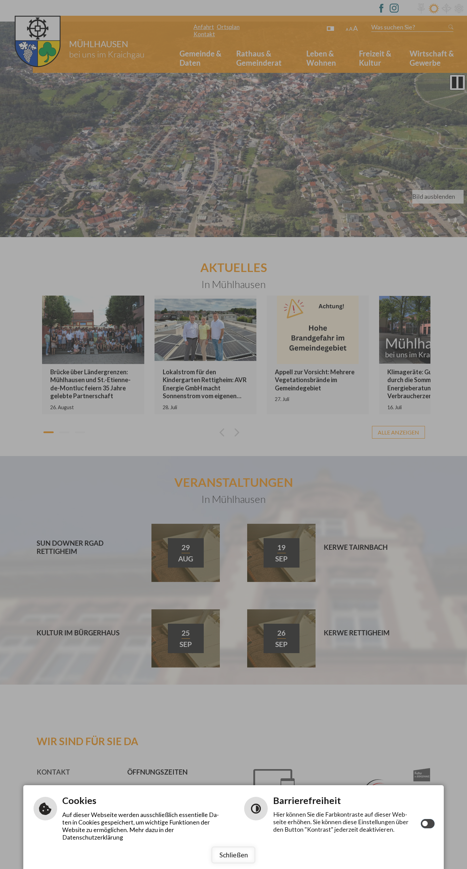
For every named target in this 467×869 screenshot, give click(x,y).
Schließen (233, 855)
